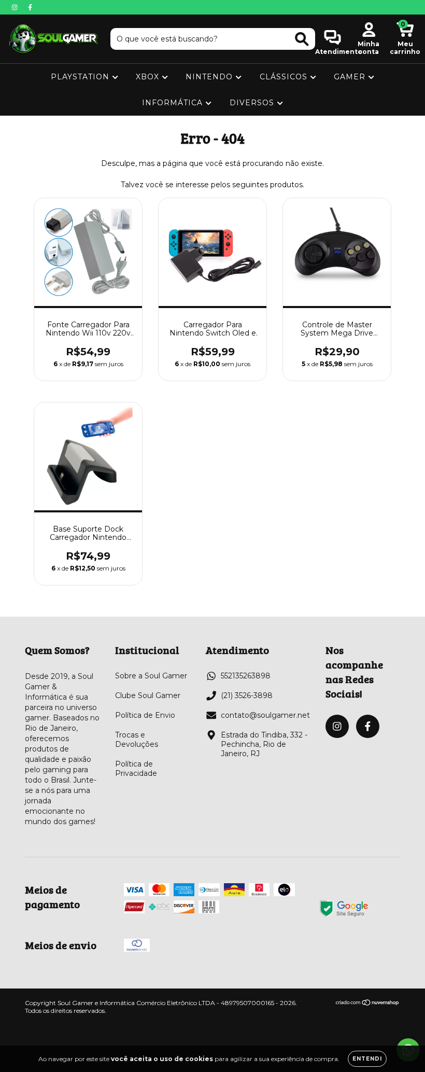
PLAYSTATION (81, 76)
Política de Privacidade (136, 768)
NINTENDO (210, 76)
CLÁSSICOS (285, 76)
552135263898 (246, 675)
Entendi (367, 1058)
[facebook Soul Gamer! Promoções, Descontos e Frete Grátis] (30, 7)
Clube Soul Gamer (147, 695)
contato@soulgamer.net (265, 715)
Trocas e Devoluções (136, 739)
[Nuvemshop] (367, 1004)
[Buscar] (302, 39)
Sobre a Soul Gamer (151, 675)
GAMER (351, 76)
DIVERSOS (253, 102)
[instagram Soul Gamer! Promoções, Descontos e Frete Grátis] (15, 7)
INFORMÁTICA (173, 102)
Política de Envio (145, 715)
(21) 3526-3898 (247, 695)
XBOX (149, 76)
